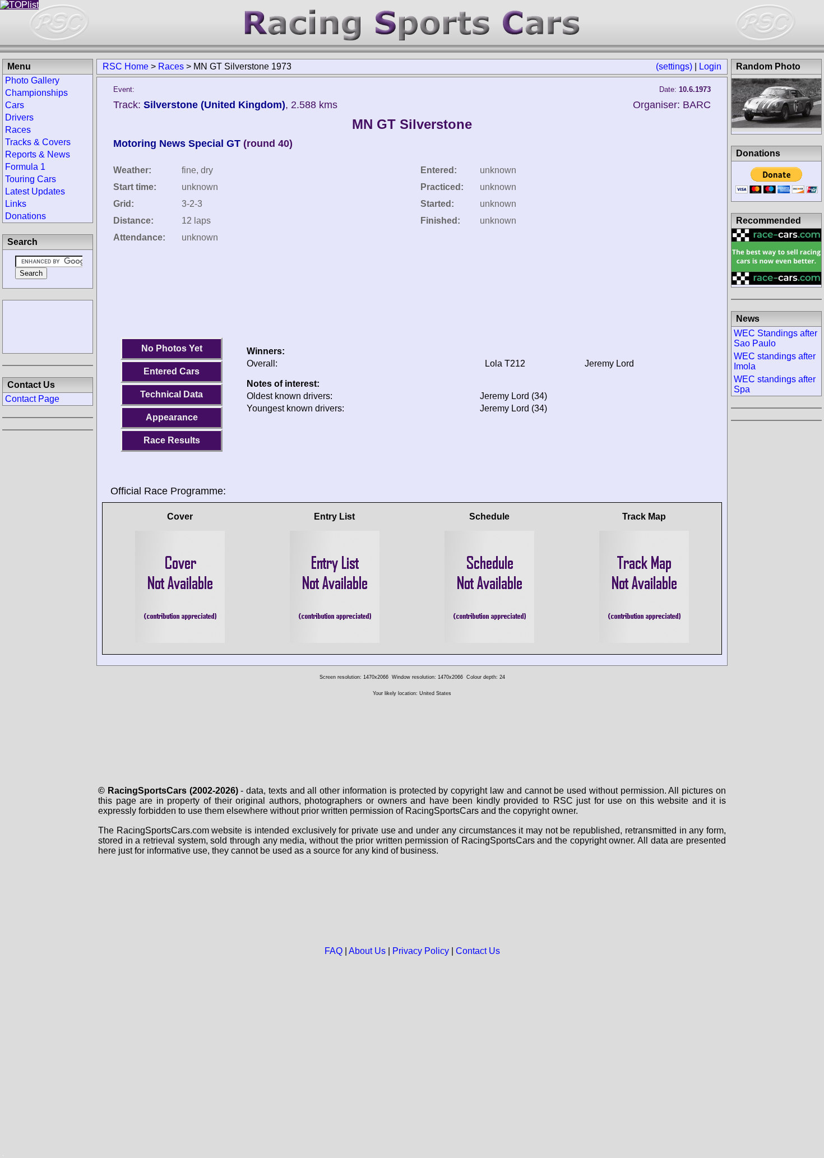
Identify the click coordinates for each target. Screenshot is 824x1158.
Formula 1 (25, 167)
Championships (36, 93)
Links (15, 204)
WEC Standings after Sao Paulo (775, 338)
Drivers (19, 117)
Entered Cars (171, 371)
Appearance (172, 417)
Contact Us (478, 951)
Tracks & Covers (38, 142)
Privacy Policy (420, 951)
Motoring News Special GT (176, 143)
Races (171, 66)
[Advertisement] (47, 325)
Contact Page (32, 399)
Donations (25, 216)
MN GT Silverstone (412, 124)
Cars (14, 105)
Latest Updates (35, 191)
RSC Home (126, 66)
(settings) (674, 66)
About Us (367, 951)
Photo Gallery (32, 80)
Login (710, 66)
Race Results (171, 440)
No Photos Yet (171, 348)
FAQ (333, 951)
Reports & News (37, 154)
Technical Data (171, 394)
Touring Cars (30, 179)
